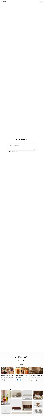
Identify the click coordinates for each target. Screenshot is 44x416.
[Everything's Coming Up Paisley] (7, 374)
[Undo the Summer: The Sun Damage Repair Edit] (22, 374)
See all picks (22, 364)
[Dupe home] (4, 2)
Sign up (41, 1)
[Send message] (34, 149)
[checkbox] (9, 151)
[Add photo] (9, 149)
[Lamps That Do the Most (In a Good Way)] (36, 374)
